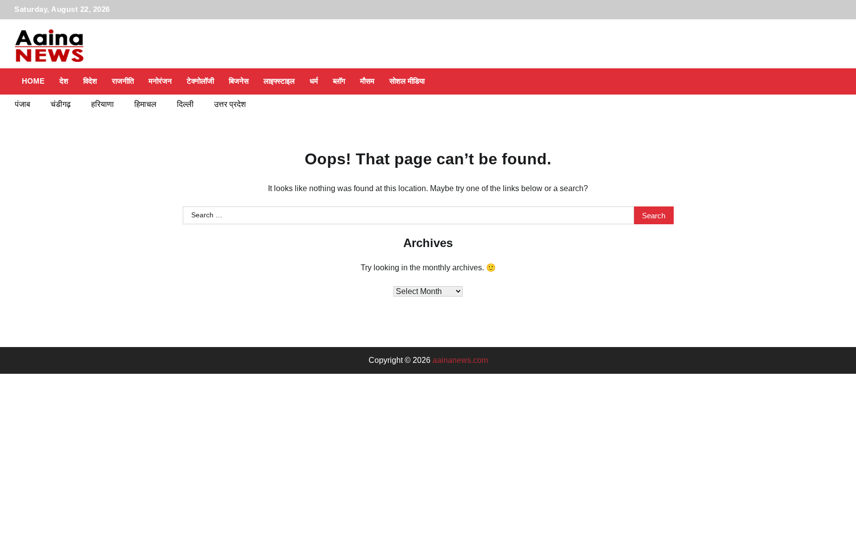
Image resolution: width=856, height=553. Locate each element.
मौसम (367, 81)
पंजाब (22, 104)
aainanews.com (460, 360)
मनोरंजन (160, 81)
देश (63, 81)
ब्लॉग (339, 81)
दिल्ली (185, 104)
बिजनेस (239, 81)
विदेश (90, 81)
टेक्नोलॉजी (200, 81)
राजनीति (123, 81)
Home (33, 81)
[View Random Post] (811, 81)
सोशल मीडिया (407, 81)
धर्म (314, 81)
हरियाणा (102, 104)
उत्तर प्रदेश (230, 104)
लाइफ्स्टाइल (279, 81)
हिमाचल (145, 104)
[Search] (829, 81)
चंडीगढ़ (61, 104)
